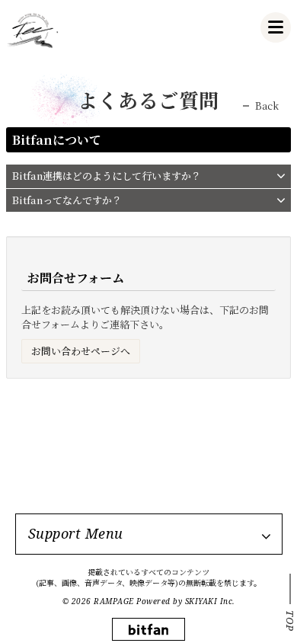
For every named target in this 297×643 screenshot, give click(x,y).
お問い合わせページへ (80, 351)
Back (267, 106)
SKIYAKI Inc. (210, 601)
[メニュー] (275, 27)
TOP (290, 621)
